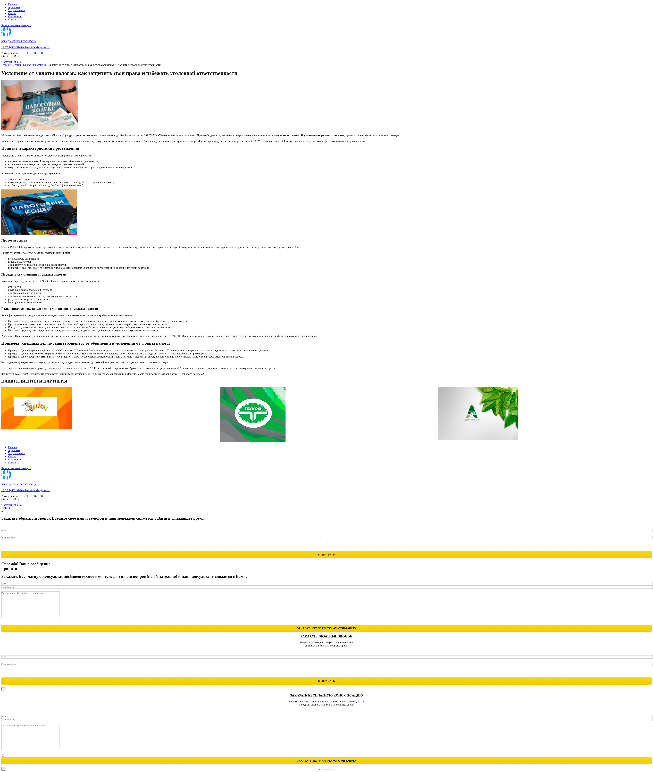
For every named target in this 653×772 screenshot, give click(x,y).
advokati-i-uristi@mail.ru (36, 47)
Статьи (12, 13)
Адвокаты (14, 7)
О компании (15, 16)
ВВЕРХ (5, 508)
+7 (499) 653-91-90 (12, 47)
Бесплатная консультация (16, 25)
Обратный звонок (11, 61)
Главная (12, 4)
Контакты (14, 19)
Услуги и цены (16, 10)
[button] (319, 769)
